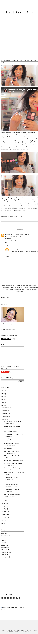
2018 (2, 396)
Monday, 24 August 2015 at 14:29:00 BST (23, 249)
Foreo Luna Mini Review (10, 431)
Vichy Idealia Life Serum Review (12, 494)
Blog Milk (11, 631)
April (3, 509)
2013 (2, 524)
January (4, 517)
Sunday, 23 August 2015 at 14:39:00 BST (20, 234)
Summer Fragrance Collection (12, 482)
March (4, 511)
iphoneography (5, 557)
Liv (10, 249)
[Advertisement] (19, 39)
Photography (4, 552)
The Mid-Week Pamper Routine (12, 426)
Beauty (7, 216)
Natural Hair (4, 550)
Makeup (16, 216)
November (5, 410)
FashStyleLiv (20, 12)
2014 (2, 521)
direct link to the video (12, 208)
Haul (11, 216)
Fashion (3, 543)
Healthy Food (4, 545)
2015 (2, 405)
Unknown (7, 234)
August (4, 419)
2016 (2, 402)
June (3, 503)
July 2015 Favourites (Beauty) (11, 497)
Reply (6, 242)
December (5, 408)
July (3, 500)
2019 (2, 394)
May (3, 506)
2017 (2, 399)
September (5, 416)
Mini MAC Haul (8, 448)
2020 (2, 391)
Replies (9, 245)
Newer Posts (5, 297)
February (4, 514)
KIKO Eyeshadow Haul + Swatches (13, 429)
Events (3, 540)
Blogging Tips (4, 536)
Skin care (3, 554)
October (4, 413)
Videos (21, 216)
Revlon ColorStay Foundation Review (13, 460)
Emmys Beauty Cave (13, 240)
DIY (2, 538)
